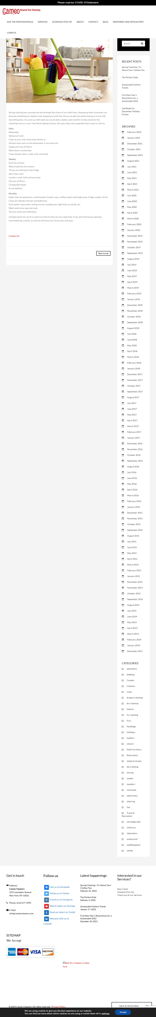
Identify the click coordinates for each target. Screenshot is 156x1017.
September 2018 (135, 322)
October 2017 (133, 385)
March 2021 (133, 189)
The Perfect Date (130, 77)
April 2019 (132, 282)
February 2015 (134, 570)
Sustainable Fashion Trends (93, 906)
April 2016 (132, 489)
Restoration (132, 755)
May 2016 (132, 484)
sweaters (131, 784)
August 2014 (133, 605)
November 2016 (135, 449)
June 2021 (132, 172)
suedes (130, 778)
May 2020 (132, 207)
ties (128, 807)
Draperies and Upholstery (128, 21)
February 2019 (134, 293)
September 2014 (135, 599)
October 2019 (133, 247)
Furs (129, 720)
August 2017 (133, 397)
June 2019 (132, 270)
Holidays (131, 732)
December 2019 (134, 236)
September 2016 (135, 460)
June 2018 (132, 339)
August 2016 (133, 466)
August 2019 (133, 259)
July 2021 (131, 166)
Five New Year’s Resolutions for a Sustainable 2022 (130, 98)
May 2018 (132, 345)
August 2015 (133, 535)
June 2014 (132, 616)
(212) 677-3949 (23, 902)
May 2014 (132, 622)
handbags (131, 726)
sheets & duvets (134, 761)
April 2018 (132, 351)
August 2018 (133, 328)
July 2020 (131, 195)
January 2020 (133, 230)
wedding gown (133, 845)
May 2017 (132, 414)
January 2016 (133, 507)
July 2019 (131, 264)
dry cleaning (132, 703)
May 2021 (132, 178)
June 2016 (132, 478)
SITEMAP (13, 935)
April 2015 (132, 559)
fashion (130, 709)
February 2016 (134, 501)
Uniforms (131, 827)
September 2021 (135, 155)
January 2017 (133, 437)
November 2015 (135, 518)
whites (130, 850)
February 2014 (134, 639)
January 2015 (133, 576)
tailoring (131, 801)
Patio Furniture (134, 749)
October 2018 (133, 316)
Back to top (103, 253)
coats (129, 691)
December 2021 (134, 143)
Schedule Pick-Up (62, 21)
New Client (122, 889)
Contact (93, 21)
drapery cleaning (135, 697)
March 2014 (133, 634)
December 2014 (134, 582)
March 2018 (133, 357)
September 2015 (135, 530)
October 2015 (133, 524)
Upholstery (132, 833)
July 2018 (131, 334)
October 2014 (133, 593)
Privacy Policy (59, 1006)
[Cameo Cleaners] (21, 10)
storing (130, 772)
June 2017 (132, 409)
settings (105, 1013)
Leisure (130, 743)
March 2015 (133, 564)
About (80, 21)
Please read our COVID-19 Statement (78, 2)
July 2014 (131, 610)
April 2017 (132, 420)
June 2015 (132, 547)
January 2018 (133, 368)
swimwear (131, 790)
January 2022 (133, 137)
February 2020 (134, 224)
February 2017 (134, 432)
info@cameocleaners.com (21, 913)
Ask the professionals (20, 21)
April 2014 (132, 628)
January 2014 (133, 645)
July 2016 (131, 472)
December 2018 (134, 305)
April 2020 (132, 212)
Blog (105, 21)
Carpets (11, 32)
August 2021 (133, 161)
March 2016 (133, 495)
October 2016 (133, 455)
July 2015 (131, 541)
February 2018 (134, 362)
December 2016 (134, 443)
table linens (132, 795)
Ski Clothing (132, 766)
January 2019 (133, 299)
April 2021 (132, 184)
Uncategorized (133, 821)
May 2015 (132, 553)
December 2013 (134, 651)
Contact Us (14, 236)
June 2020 (132, 201)
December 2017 (134, 374)
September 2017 (135, 391)
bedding (130, 674)
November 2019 (135, 241)
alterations (132, 668)
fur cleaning (132, 715)
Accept (123, 1012)
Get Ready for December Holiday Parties (131, 111)
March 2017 (133, 426)
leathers (130, 738)
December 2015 (134, 512)
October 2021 (133, 149)
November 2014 (135, 587)
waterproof (132, 839)
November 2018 (135, 311)
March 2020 (133, 218)
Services (43, 21)
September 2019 (135, 253)
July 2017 (131, 403)
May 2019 (132, 276)
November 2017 (135, 380)
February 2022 (134, 132)
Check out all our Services (129, 895)
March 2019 (133, 287)
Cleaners (131, 686)
